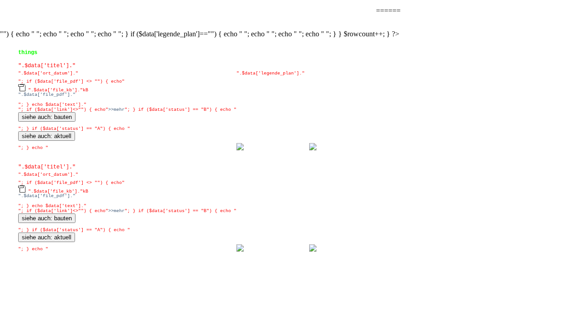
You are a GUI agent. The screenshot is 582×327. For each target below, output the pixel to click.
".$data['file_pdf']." (46, 94)
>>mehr (116, 109)
